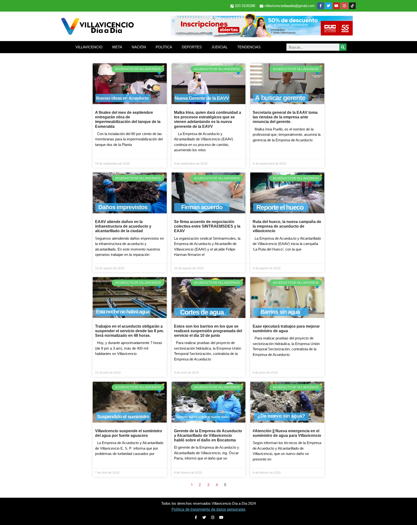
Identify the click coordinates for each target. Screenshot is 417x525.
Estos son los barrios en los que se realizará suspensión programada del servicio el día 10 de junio (208, 331)
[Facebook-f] (320, 5)
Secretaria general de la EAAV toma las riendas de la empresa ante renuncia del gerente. (285, 117)
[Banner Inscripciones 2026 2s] (261, 35)
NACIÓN (139, 47)
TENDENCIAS (249, 47)
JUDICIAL (219, 47)
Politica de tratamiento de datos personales (208, 509)
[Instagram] (344, 5)
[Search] (343, 47)
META (117, 47)
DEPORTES (192, 47)
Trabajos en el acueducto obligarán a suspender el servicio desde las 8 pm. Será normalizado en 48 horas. (129, 331)
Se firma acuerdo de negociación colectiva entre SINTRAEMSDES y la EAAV (207, 226)
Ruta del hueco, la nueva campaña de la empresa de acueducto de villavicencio (287, 226)
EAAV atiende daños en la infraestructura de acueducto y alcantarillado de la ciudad (123, 226)
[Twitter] (328, 5)
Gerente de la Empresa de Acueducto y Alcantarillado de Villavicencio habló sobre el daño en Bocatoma (208, 435)
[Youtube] (336, 5)
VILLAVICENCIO (89, 47)
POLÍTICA (164, 47)
